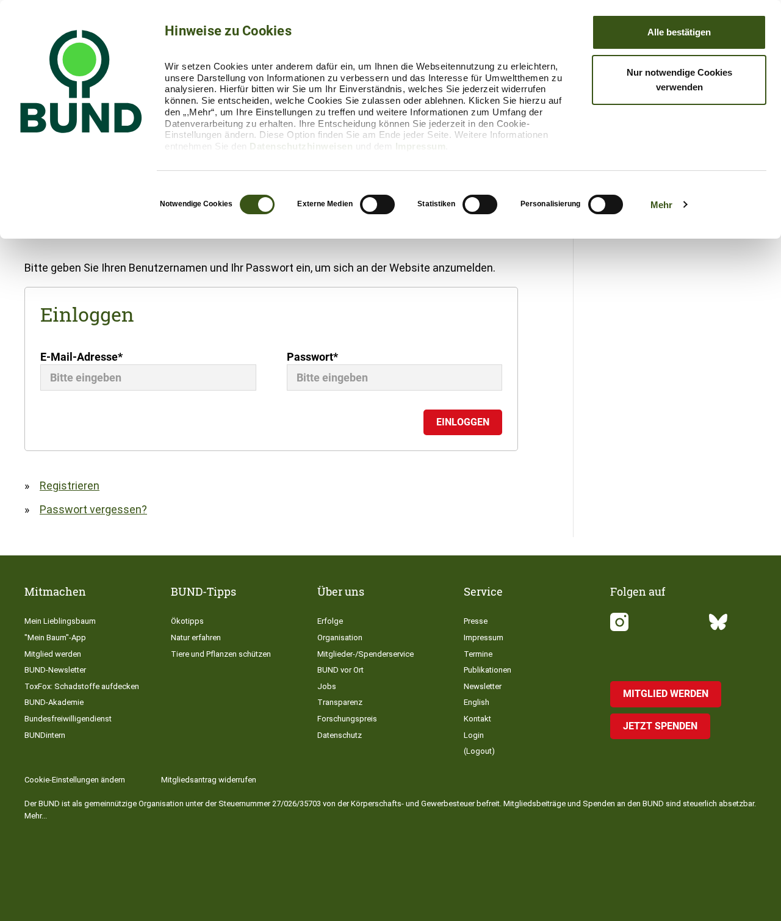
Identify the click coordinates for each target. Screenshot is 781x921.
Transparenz (339, 702)
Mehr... (35, 815)
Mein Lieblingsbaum (60, 621)
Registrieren (69, 485)
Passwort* (312, 356)
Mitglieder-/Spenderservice (365, 654)
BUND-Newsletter (55, 669)
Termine (478, 654)
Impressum (420, 146)
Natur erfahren (196, 637)
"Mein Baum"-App (55, 637)
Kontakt (477, 718)
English (476, 702)
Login (474, 735)
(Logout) (479, 751)
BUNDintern (44, 735)
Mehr (661, 205)
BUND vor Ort (340, 669)
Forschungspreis (347, 718)
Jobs (326, 686)
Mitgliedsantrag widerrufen (208, 779)
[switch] (377, 204)
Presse (476, 621)
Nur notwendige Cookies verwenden (679, 79)
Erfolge (330, 621)
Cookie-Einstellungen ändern (74, 779)
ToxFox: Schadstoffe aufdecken (81, 686)
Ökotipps (187, 621)
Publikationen (487, 669)
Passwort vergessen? (93, 509)
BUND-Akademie (54, 702)
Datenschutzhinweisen (301, 146)
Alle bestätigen (679, 32)
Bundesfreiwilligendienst (68, 718)
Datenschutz (339, 735)
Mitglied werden (52, 654)
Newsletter (483, 686)
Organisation (339, 637)
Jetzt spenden (660, 726)
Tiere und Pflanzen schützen (221, 654)
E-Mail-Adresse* (81, 356)
